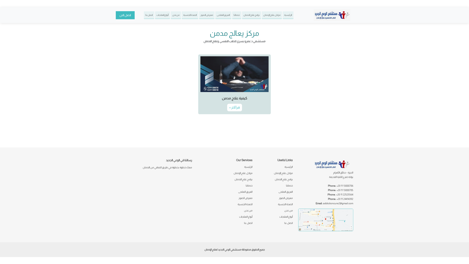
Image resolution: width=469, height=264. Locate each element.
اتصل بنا (149, 15)
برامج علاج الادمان (251, 15)
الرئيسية (288, 15)
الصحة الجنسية (190, 15)
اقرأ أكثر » (234, 107)
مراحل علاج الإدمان (271, 15)
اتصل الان (125, 15)
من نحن (176, 15)
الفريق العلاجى (223, 15)
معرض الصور (206, 15)
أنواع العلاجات (162, 15)
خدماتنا (237, 15)
